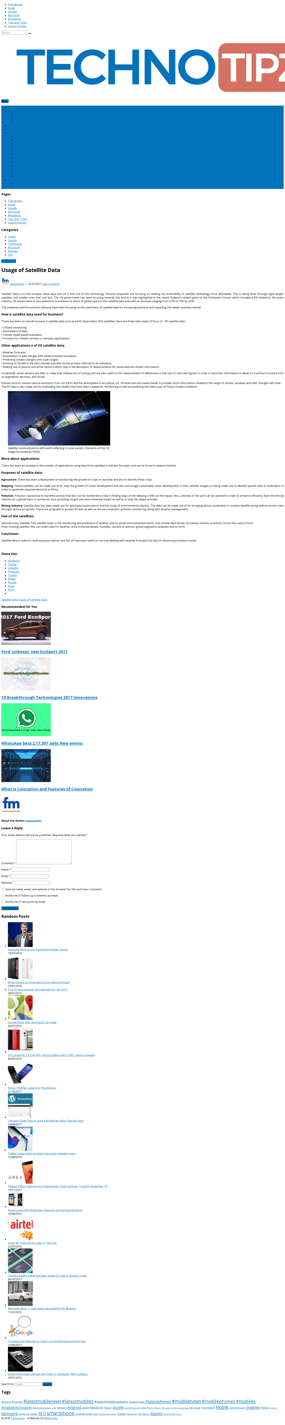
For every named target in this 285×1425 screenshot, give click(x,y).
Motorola (20, 165)
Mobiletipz (14, 19)
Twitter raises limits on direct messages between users (42, 1153)
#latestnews (137, 1402)
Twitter (121, 1414)
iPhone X (157, 1408)
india (143, 1407)
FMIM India (50, 1418)
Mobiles (13, 133)
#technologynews (42, 1407)
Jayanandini (17, 284)
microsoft (208, 1408)
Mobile (222, 1407)
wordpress (144, 1414)
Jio (163, 1407)
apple (85, 1408)
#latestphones (158, 1401)
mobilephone (237, 1407)
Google (12, 12)
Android (74, 1407)
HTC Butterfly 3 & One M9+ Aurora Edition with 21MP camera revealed (51, 1055)
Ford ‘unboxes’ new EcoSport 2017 (34, 651)
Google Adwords (25, 118)
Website (6, 882)
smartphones (84, 1414)
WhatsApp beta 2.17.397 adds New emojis (42, 743)
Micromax (21, 162)
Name (6, 869)
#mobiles (246, 1401)
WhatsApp (132, 1414)
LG (16, 158)
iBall (17, 151)
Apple (11, 8)
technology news (107, 1414)
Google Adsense (24, 114)
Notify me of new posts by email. (25, 902)
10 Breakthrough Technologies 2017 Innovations (49, 697)
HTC (17, 147)
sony (95, 1414)
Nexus (18, 122)
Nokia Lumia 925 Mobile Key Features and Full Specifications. (45, 1210)
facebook (96, 1408)
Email (5, 876)
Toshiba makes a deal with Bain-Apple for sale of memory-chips (47, 1276)
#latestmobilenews (42, 1401)
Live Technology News (179, 1408)
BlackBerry (21, 143)
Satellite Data (9, 599)
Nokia (18, 169)
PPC (17, 187)
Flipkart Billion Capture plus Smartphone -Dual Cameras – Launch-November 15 (57, 1186)
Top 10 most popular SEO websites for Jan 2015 (37, 989)
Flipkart (108, 1407)
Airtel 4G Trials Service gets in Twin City (32, 1243)
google (118, 1407)
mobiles (253, 1407)
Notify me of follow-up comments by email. (31, 895)
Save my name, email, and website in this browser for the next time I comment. (53, 889)
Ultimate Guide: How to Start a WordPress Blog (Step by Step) (46, 1121)
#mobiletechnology (16, 1407)
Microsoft (14, 15)
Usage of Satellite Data (32, 599)
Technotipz (15, 125)
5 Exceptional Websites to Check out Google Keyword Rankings (47, 1341)
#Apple (6, 1402)
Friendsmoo (15, 4)
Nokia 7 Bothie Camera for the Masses (32, 1088)
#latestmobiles (78, 1401)
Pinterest (20, 183)
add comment (51, 284)
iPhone (150, 1408)
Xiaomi (156, 1413)
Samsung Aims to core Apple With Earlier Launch (38, 949)
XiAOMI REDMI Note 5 (172, 1414)
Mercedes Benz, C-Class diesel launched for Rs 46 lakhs (42, 1308)
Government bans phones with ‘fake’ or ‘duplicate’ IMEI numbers (48, 1374)
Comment (8, 863)
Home (11, 107)
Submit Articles (17, 26)
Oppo (18, 172)
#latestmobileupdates (111, 1401)
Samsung (20, 176)
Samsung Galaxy (28, 1414)
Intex (18, 154)
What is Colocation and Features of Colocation (47, 789)
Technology (8, 261)
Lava (167, 1408)
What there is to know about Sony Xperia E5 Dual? (39, 982)
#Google (17, 1402)
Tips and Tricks (17, 22)
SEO (10, 180)
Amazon (20, 136)
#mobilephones (218, 1401)
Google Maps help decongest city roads (32, 1022)
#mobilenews (186, 1401)
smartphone (60, 1413)
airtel (53, 1408)
